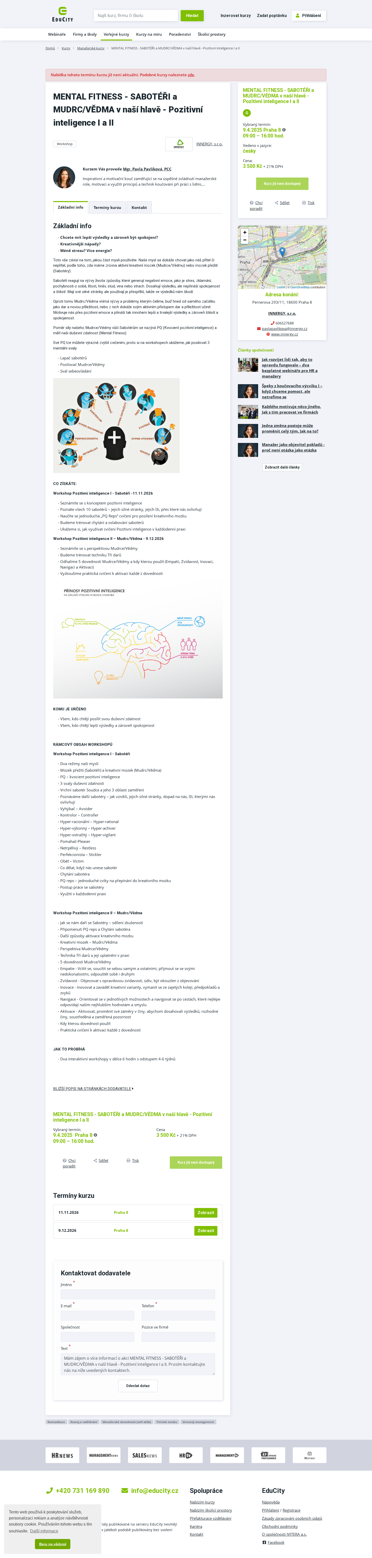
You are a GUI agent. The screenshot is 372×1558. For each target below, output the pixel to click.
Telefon (149, 1305)
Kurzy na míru (149, 34)
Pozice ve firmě (155, 1327)
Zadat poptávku (272, 15)
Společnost (70, 1327)
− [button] (244, 240)
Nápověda (271, 1502)
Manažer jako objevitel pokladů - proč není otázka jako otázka (293, 447)
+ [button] (244, 232)
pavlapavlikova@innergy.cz (284, 328)
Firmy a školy (85, 34)
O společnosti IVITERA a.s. (284, 1534)
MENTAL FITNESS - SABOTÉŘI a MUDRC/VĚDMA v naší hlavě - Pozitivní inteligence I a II (175, 48)
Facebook (276, 1542)
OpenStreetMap (300, 287)
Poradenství (180, 34)
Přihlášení (311, 15)
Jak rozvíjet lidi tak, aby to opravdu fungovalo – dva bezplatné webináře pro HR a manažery (290, 368)
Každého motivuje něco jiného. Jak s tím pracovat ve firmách (291, 409)
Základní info (70, 207)
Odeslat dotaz (138, 1386)
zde (191, 74)
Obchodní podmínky (280, 1526)
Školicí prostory (211, 34)
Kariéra (196, 1526)
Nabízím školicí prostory (211, 1510)
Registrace (291, 1510)
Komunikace (56, 1422)
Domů (50, 48)
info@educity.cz (154, 1490)
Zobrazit (206, 1212)
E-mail (68, 1305)
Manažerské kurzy (91, 48)
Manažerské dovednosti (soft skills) (126, 1422)
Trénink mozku (166, 1422)
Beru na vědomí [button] (52, 1544)
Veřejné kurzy (116, 34)
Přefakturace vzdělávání (210, 1518)
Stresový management (198, 1422)
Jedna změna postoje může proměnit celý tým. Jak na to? (290, 428)
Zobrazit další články (282, 467)
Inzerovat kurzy (236, 15)
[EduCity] (62, 13)
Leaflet (281, 287)
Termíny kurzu (107, 207)
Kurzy (66, 48)
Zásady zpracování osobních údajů (292, 1518)
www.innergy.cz (284, 334)
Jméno (68, 1284)
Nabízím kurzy (202, 1502)
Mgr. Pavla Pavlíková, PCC (147, 168)
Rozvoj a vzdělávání (83, 1422)
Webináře (57, 34)
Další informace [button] (44, 1531)
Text (66, 1348)
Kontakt (139, 207)
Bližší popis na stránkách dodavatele (92, 1088)
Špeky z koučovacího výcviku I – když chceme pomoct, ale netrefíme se (292, 391)
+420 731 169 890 (83, 1490)
